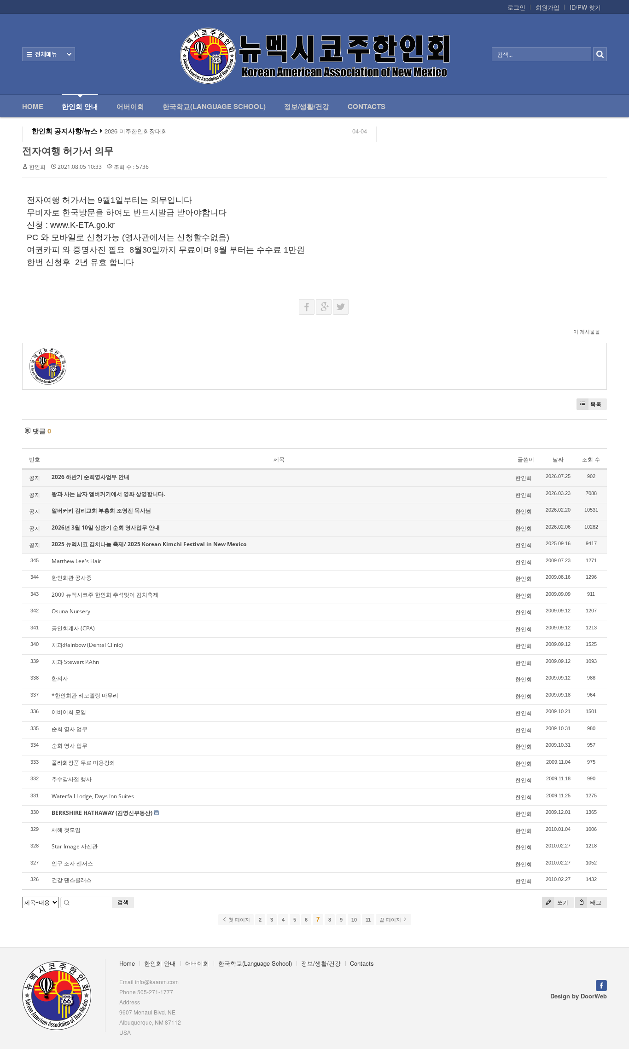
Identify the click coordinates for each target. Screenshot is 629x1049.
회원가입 (547, 7)
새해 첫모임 (66, 830)
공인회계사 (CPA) (73, 628)
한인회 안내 (80, 106)
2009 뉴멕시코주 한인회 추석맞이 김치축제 (105, 595)
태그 (595, 902)
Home (32, 106)
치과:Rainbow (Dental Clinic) (87, 645)
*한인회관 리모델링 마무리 (85, 695)
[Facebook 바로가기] (601, 984)
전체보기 (48, 54)
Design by (578, 995)
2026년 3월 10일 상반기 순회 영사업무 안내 (106, 527)
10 (354, 919)
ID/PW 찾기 (585, 7)
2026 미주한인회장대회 (136, 131)
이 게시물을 (586, 331)
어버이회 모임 (69, 712)
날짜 (558, 459)
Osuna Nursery (71, 611)
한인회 (37, 167)
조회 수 (591, 459)
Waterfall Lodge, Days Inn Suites (93, 796)
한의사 (60, 678)
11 (368, 919)
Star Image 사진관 (75, 846)
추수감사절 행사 (72, 779)
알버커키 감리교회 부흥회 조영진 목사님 (101, 510)
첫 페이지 (238, 919)
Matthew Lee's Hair (76, 561)
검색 (122, 902)
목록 (595, 404)
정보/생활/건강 (306, 106)
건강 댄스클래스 (72, 880)
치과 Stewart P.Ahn (75, 662)
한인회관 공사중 (72, 578)
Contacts (366, 106)
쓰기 (562, 902)
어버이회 (130, 106)
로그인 (516, 7)
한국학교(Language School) (214, 106)
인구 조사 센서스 (72, 863)
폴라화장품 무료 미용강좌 (83, 763)
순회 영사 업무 (69, 729)
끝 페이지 (390, 919)
